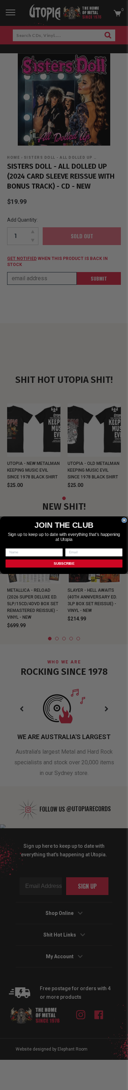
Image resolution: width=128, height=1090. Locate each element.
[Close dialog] (124, 520)
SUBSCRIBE (64, 563)
